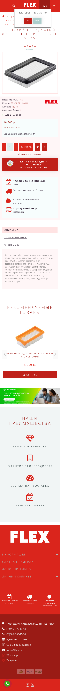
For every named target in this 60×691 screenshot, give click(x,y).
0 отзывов (28, 49)
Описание (11, 230)
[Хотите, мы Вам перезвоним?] (7, 683)
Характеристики (15, 237)
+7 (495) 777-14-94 (16, 629)
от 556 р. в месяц (33, 164)
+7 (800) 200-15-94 (16, 634)
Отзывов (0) (12, 244)
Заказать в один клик (31, 154)
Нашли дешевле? (12, 127)
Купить (27, 147)
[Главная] (3, 16)
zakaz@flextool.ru (16, 650)
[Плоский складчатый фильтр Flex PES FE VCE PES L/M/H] (30, 73)
